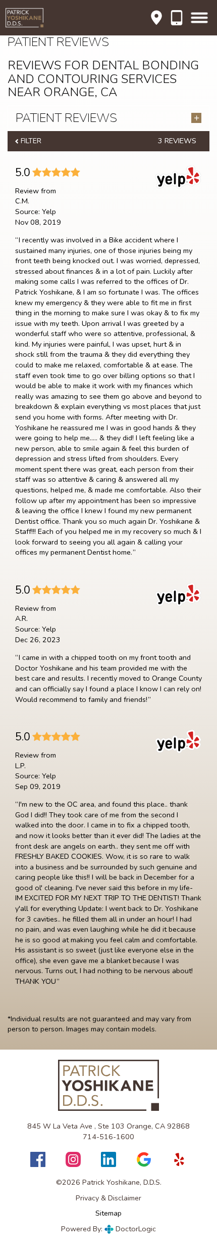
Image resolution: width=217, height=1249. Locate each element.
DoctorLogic (135, 1229)
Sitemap (108, 1213)
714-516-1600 (176, 17)
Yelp (49, 211)
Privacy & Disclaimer (108, 1198)
